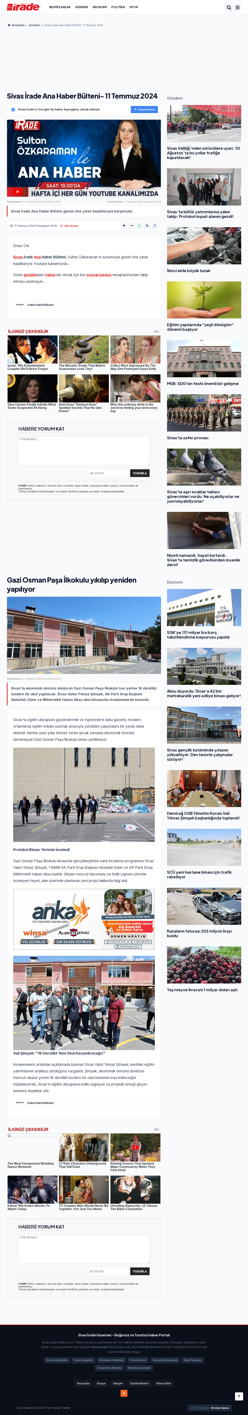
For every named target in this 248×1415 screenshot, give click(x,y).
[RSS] (124, 1393)
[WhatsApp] (139, 226)
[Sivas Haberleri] (23, 7)
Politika (118, 7)
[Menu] (237, 7)
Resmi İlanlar (60, 7)
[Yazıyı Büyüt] (124, 226)
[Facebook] (155, 226)
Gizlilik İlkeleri (139, 1383)
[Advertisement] (124, 58)
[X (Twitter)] (147, 226)
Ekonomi (100, 7)
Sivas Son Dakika (57, 1360)
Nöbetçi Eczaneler (139, 1367)
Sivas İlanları (138, 1360)
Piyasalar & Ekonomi (165, 1360)
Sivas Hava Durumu (109, 1367)
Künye (101, 1383)
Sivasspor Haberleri (111, 1360)
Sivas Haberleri (83, 1360)
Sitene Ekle (163, 1383)
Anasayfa (18, 25)
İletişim (118, 1383)
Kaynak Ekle (147, 109)
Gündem (81, 7)
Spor (133, 7)
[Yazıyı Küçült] (131, 226)
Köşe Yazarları (193, 1360)
